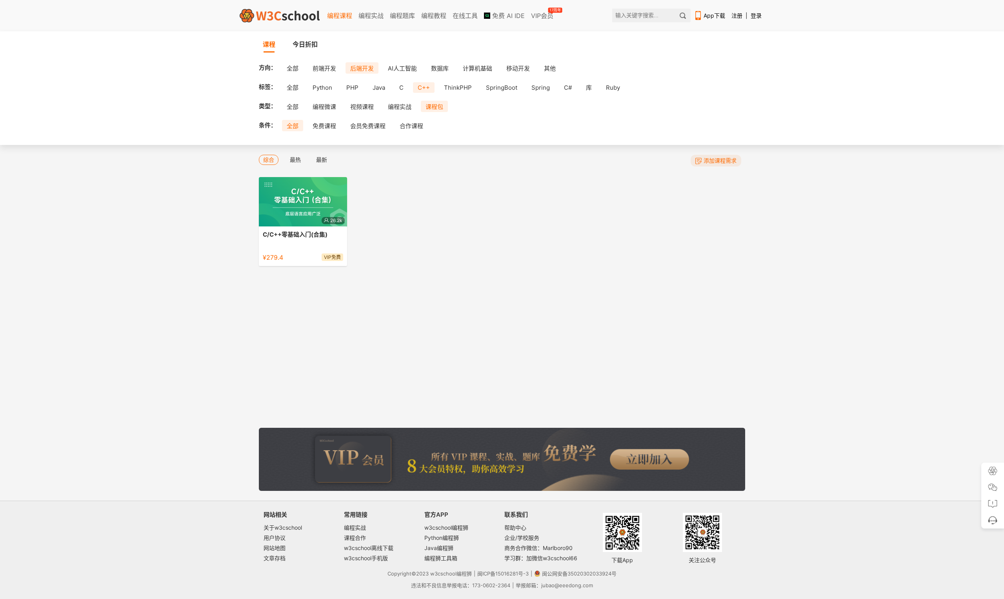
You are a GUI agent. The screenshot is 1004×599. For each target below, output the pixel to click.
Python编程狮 (441, 537)
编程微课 (324, 106)
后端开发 (362, 68)
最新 (321, 159)
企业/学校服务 (521, 537)
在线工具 (465, 16)
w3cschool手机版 (366, 558)
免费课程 (324, 126)
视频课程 (362, 106)
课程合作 (355, 537)
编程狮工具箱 (440, 558)
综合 (268, 159)
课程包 (434, 106)
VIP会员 (543, 14)
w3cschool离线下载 (368, 548)
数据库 (440, 68)
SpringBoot (501, 87)
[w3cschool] (279, 15)
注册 (736, 15)
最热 (295, 159)
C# (568, 87)
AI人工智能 (402, 68)
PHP (352, 87)
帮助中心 (515, 527)
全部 (292, 68)
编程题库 (402, 16)
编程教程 (433, 16)
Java (379, 87)
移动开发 (518, 68)
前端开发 (324, 68)
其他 (550, 68)
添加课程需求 (720, 160)
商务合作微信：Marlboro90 (538, 548)
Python (322, 87)
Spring (540, 87)
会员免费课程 (368, 126)
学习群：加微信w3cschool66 (540, 558)
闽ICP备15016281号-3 (503, 573)
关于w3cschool (283, 527)
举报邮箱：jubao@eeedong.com (554, 585)
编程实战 (371, 16)
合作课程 (411, 126)
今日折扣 (305, 44)
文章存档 (275, 558)
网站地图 (275, 548)
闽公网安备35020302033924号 (579, 573)
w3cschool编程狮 (446, 527)
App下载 (714, 15)
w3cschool (443, 573)
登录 (756, 15)
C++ (424, 87)
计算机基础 (477, 68)
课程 (269, 44)
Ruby (613, 87)
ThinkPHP (458, 87)
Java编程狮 (438, 548)
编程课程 (339, 16)
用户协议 (275, 537)
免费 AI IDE (507, 16)
